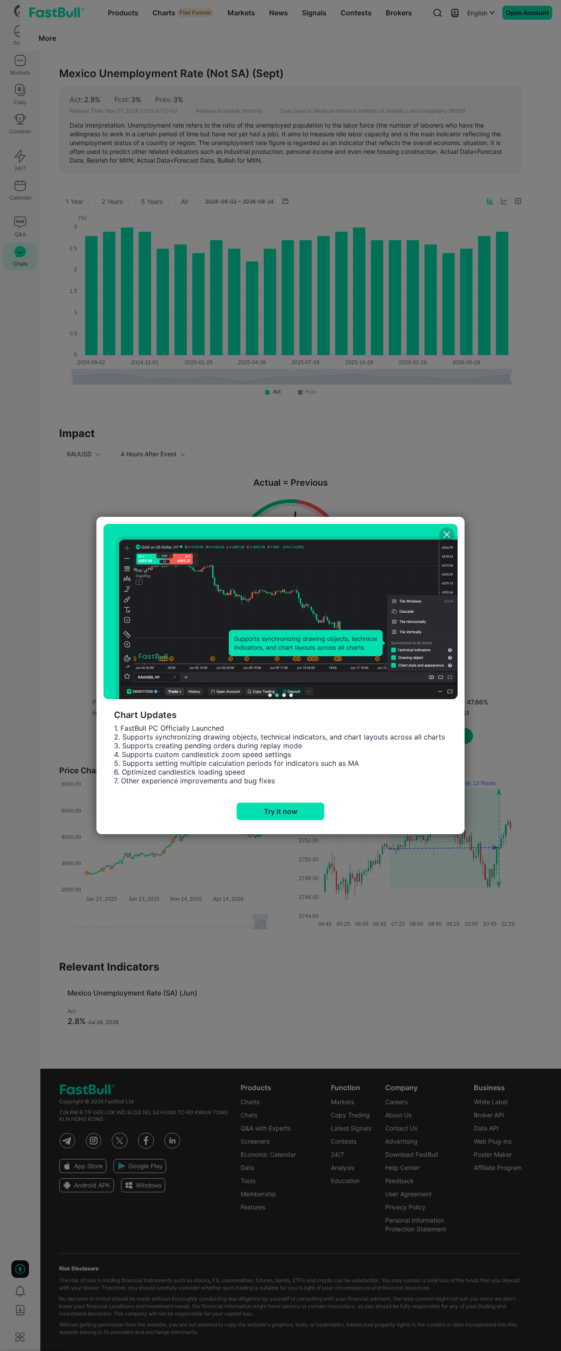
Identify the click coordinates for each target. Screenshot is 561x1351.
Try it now (280, 811)
